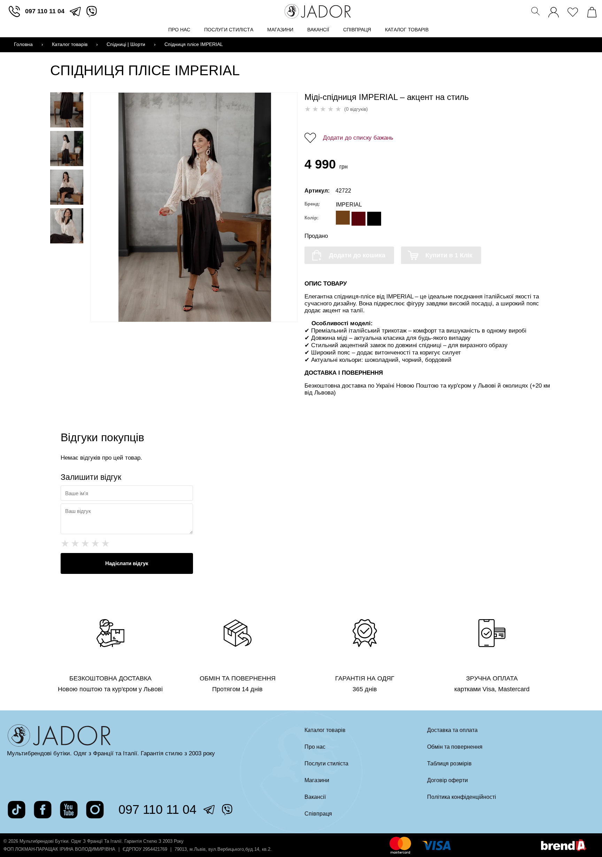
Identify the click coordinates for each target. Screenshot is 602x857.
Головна (23, 44)
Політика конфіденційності (461, 797)
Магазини (280, 29)
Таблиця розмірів (449, 763)
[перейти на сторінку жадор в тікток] (16, 809)
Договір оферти (447, 780)
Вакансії (318, 29)
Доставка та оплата (452, 730)
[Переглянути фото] (194, 207)
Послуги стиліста (228, 29)
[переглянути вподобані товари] (573, 10)
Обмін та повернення (455, 747)
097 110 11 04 (44, 11)
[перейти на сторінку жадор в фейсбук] (42, 809)
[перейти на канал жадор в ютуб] (68, 809)
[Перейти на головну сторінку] (318, 11)
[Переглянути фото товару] (66, 109)
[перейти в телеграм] (75, 11)
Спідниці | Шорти (126, 44)
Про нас (179, 29)
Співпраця (357, 29)
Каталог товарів (407, 29)
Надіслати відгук (126, 563)
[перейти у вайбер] (91, 11)
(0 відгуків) (356, 109)
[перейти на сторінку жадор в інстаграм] (95, 809)
